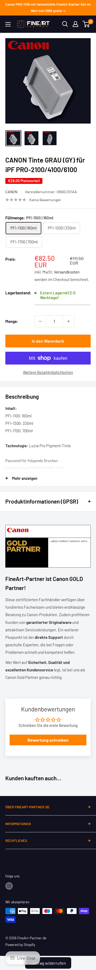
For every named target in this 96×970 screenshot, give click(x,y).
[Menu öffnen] (8, 24)
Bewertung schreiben (48, 739)
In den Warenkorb (48, 340)
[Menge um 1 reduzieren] (40, 321)
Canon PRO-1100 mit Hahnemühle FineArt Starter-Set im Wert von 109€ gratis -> (48, 7)
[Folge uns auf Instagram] (9, 886)
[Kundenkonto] (75, 24)
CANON (11, 191)
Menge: (11, 321)
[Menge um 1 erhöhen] (68, 321)
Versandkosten (66, 272)
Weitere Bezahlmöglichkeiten (48, 372)
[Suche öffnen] (65, 24)
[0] (86, 24)
